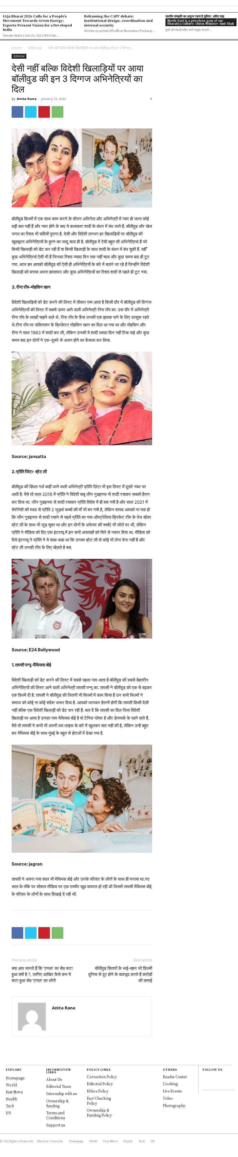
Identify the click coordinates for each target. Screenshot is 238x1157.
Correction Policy (102, 1076)
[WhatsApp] (57, 112)
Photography (174, 1105)
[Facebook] (17, 112)
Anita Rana (27, 98)
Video (168, 1098)
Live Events (172, 1090)
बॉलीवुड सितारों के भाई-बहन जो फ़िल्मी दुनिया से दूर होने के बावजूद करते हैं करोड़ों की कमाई (120, 974)
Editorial (35, 47)
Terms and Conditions (55, 1115)
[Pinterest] (44, 112)
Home (17, 47)
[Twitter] (31, 112)
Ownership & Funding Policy (99, 1112)
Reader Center (175, 1076)
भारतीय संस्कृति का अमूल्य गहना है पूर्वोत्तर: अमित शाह (194, 16)
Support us (55, 1124)
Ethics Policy (98, 1090)
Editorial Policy (100, 1083)
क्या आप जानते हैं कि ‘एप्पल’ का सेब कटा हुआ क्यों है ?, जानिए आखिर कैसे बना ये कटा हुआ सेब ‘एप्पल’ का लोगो (42, 974)
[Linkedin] (205, 1084)
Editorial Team (58, 1086)
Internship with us (61, 1093)
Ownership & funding (57, 1103)
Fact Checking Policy (99, 1101)
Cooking (170, 1083)
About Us (54, 1079)
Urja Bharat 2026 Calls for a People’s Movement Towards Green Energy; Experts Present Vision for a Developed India (37, 23)
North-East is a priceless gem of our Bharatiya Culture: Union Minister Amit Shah (200, 22)
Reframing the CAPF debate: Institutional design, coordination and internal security (118, 20)
